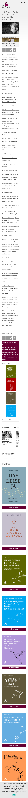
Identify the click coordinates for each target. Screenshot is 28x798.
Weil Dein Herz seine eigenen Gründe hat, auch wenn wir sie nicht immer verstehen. (10, 112)
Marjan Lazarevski (10, 333)
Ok (14, 795)
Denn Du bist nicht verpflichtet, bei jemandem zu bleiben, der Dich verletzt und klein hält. (10, 220)
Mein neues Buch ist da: (9, 37)
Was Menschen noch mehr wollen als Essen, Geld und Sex (7, 441)
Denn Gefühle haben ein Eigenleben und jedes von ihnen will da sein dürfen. (9, 99)
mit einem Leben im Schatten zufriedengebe (10, 252)
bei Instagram (10, 45)
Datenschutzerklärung (14, 792)
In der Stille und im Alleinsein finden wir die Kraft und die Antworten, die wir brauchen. (10, 276)
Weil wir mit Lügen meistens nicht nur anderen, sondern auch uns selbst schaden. (10, 177)
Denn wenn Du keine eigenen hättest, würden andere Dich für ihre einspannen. (10, 199)
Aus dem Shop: (6, 363)
